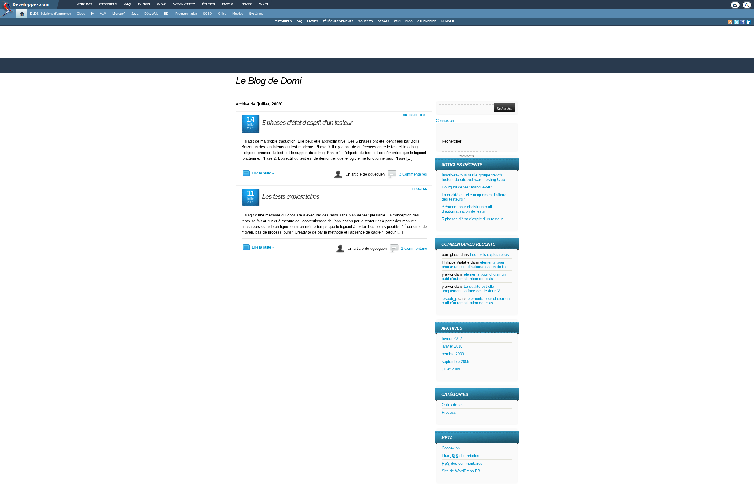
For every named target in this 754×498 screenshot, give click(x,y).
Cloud (81, 13)
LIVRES (312, 21)
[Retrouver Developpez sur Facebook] (742, 22)
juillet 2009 (451, 369)
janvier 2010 (452, 346)
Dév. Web (151, 13)
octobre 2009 (453, 354)
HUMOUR (447, 21)
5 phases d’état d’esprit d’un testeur (307, 122)
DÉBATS (383, 21)
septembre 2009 (455, 361)
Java (134, 13)
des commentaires (462, 463)
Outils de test (415, 115)
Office (222, 13)
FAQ (299, 21)
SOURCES (365, 21)
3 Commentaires (413, 174)
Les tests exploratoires (290, 196)
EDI (166, 13)
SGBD (207, 13)
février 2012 (452, 338)
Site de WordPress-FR (461, 471)
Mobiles (237, 13)
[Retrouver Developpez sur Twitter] (736, 22)
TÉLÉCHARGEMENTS (338, 21)
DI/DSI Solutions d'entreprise (50, 13)
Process (419, 189)
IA (92, 13)
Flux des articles (460, 456)
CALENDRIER (426, 21)
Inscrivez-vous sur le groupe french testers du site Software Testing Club (473, 177)
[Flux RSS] (730, 22)
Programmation (186, 13)
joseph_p (449, 298)
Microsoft (118, 13)
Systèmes (256, 13)
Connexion (445, 120)
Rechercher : (453, 141)
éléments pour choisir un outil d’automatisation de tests (467, 209)
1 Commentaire (414, 248)
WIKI (397, 21)
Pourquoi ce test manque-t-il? (467, 187)
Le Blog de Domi (268, 80)
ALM (103, 13)
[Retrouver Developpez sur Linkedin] (748, 22)
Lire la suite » (263, 173)
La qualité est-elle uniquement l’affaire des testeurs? (471, 288)
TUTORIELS (283, 21)
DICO (409, 21)
